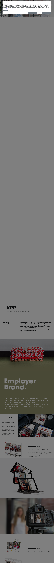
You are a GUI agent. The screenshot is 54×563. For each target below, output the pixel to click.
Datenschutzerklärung (10, 8)
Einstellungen (6, 10)
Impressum (22, 8)
